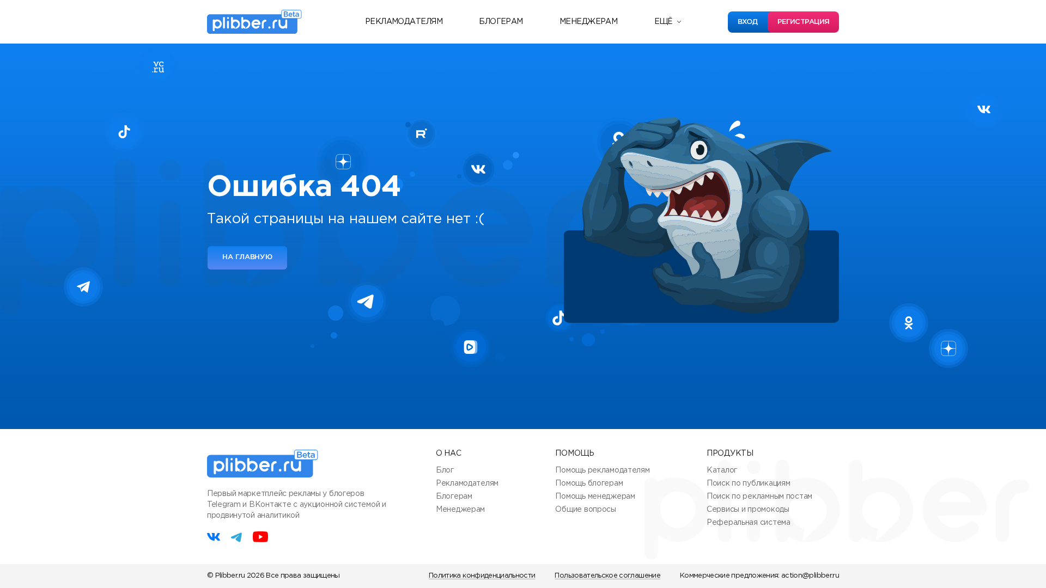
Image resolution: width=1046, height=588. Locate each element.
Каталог (722, 470)
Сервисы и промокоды (748, 509)
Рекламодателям (403, 22)
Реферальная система (748, 522)
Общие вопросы (585, 509)
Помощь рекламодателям (602, 470)
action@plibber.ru (810, 576)
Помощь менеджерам (595, 496)
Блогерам (501, 22)
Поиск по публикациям (748, 483)
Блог (445, 470)
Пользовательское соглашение (607, 576)
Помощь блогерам (589, 483)
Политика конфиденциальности (482, 576)
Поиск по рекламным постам (759, 496)
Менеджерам (588, 22)
